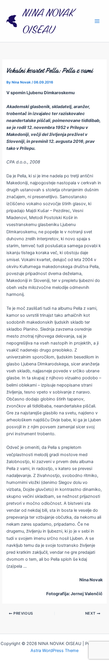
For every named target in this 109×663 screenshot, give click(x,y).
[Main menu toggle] (97, 21)
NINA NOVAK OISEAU (48, 21)
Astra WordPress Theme (54, 650)
